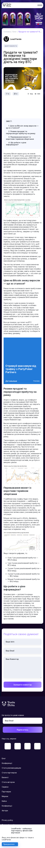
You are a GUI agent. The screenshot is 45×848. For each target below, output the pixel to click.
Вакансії (5, 777)
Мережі (5, 796)
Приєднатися (8, 844)
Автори (5, 810)
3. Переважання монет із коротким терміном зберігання (20, 138)
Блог (4, 758)
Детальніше (11, 381)
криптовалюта (11, 46)
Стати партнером (9, 773)
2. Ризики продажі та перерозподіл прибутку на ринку (20, 132)
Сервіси (5, 787)
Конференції (7, 763)
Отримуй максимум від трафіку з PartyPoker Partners (20, 369)
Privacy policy (7, 820)
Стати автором (8, 782)
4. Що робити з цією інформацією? (16, 143)
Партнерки (6, 792)
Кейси (4, 801)
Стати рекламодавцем (11, 768)
